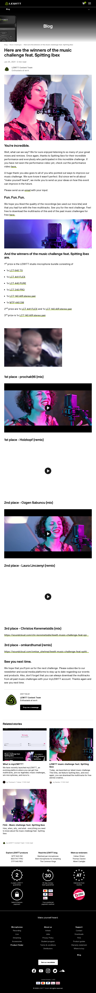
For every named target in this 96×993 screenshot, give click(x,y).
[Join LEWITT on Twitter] (55, 971)
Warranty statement (79, 945)
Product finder (17, 945)
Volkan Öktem (79, 856)
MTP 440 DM (16, 302)
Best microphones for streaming (48, 858)
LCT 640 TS (16, 270)
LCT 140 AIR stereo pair (22, 296)
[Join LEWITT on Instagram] (48, 971)
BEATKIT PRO (17, 858)
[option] (48, 233)
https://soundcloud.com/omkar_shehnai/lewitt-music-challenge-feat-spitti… (46, 651)
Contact (79, 930)
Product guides (79, 941)
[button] (83, 3)
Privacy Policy (48, 938)
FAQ (79, 938)
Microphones (17, 927)
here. (14, 166)
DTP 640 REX (17, 861)
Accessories (17, 941)
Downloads (79, 934)
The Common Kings (48, 861)
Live (17, 934)
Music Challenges (16, 45)
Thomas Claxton (79, 858)
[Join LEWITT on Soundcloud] (62, 971)
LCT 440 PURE (17, 283)
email (28, 190)
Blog (8, 9)
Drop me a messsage (31, 707)
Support (79, 927)
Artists (48, 930)
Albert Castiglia (79, 861)
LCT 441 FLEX (17, 277)
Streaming (17, 938)
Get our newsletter (48, 962)
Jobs (48, 934)
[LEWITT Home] (13, 4)
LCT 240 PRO (17, 289)
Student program (48, 941)
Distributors (48, 948)
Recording (17, 930)
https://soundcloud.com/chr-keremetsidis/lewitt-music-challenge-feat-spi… (46, 635)
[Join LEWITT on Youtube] (40, 971)
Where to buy (79, 948)
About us (48, 927)
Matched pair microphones (48, 856)
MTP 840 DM (16, 856)
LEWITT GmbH (44, 988)
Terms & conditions (48, 945)
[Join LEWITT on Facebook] (33, 971)
